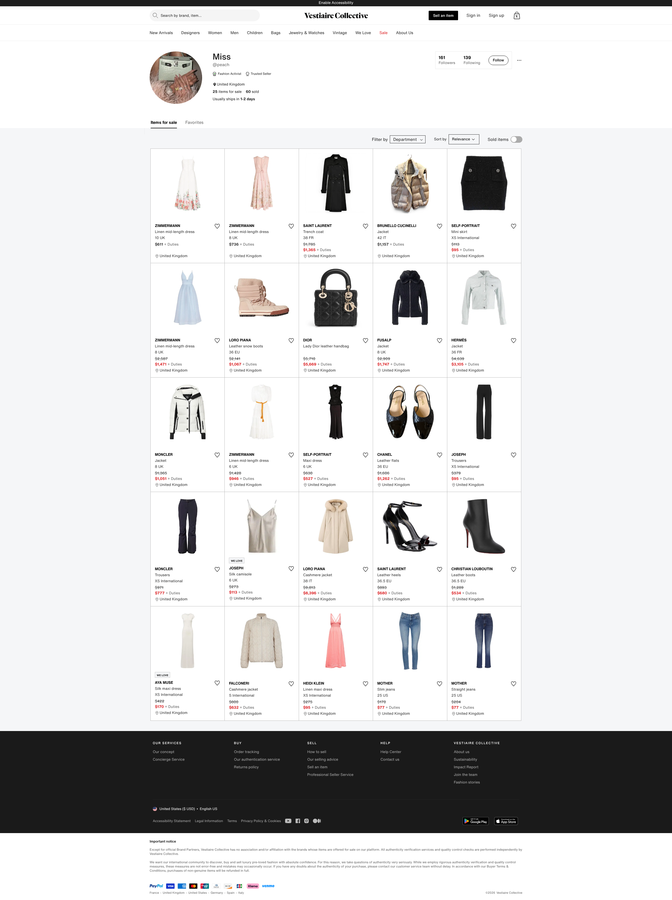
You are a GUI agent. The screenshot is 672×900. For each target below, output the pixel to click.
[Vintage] (351, 33)
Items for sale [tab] (164, 122)
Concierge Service (169, 759)
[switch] (516, 139)
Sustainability (465, 759)
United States (197, 893)
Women (215, 33)
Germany (217, 893)
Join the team (465, 774)
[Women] (226, 33)
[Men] (243, 33)
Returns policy (246, 767)
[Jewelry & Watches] (328, 33)
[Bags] (284, 33)
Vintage (340, 33)
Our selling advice (322, 759)
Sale (384, 33)
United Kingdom (174, 893)
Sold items (498, 139)
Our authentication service (257, 759)
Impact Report (466, 767)
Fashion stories (467, 782)
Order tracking (246, 752)
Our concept (163, 752)
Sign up (496, 15)
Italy (241, 893)
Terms (232, 820)
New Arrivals (161, 33)
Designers (190, 33)
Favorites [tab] (194, 122)
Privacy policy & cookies (261, 820)
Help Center (391, 752)
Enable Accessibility (336, 3)
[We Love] (375, 33)
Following (472, 60)
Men (234, 33)
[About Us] (417, 33)
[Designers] (204, 33)
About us (461, 752)
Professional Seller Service (330, 774)
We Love (363, 33)
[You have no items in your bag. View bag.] (517, 15)
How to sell (316, 752)
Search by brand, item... (181, 15)
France (154, 893)
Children (255, 33)
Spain (231, 893)
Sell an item (443, 15)
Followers (447, 60)
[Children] (267, 33)
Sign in (473, 15)
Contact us (390, 759)
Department (405, 139)
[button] (517, 15)
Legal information (209, 820)
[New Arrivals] (177, 33)
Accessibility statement (172, 820)
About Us (404, 33)
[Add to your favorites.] (217, 226)
